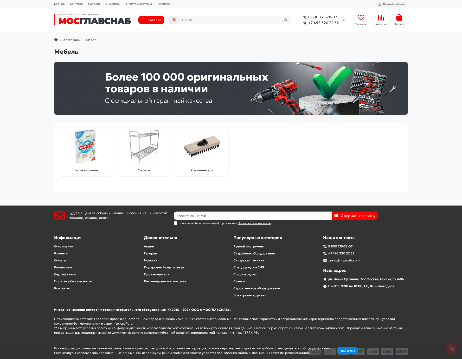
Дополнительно (160, 237)
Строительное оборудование (256, 288)
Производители (156, 274)
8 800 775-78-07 (322, 17)
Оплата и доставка (139, 4)
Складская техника (248, 260)
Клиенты (61, 253)
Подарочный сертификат (164, 267)
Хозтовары (71, 40)
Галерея (150, 253)
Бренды (59, 4)
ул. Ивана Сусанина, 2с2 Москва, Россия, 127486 (366, 279)
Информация (68, 237)
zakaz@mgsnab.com (344, 260)
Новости (94, 4)
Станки (239, 281)
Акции (149, 246)
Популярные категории (257, 237)
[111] (231, 88)
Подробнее (319, 353)
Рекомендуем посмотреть (165, 281)
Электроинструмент (249, 295)
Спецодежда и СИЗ (248, 267)
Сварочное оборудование (254, 253)
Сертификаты (65, 274)
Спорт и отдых (245, 274)
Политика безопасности (73, 281)
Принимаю (347, 350)
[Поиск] (285, 20)
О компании (113, 4)
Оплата (60, 260)
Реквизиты (164, 4)
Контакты (76, 4)
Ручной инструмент (249, 246)
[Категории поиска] (174, 20)
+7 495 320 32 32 (323, 22)
